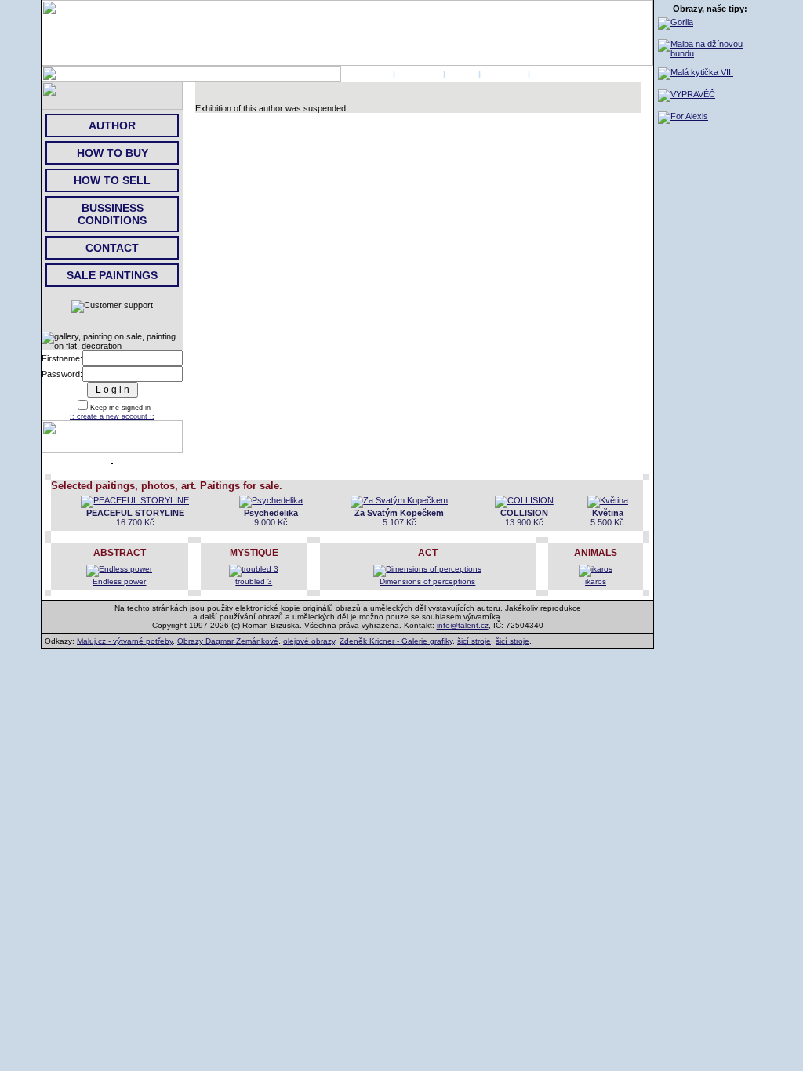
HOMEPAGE (366, 73)
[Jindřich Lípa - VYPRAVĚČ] (686, 94)
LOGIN (462, 73)
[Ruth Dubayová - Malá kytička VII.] (695, 72)
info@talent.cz (463, 625)
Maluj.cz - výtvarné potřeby (125, 641)
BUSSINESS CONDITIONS (112, 214)
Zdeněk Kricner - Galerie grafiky (396, 641)
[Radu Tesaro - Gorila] (675, 22)
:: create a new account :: (112, 416)
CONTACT (504, 73)
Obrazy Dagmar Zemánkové (227, 641)
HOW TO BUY (112, 153)
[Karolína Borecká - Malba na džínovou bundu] (710, 53)
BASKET (550, 73)
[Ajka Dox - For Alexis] (683, 116)
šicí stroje (474, 641)
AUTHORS (419, 73)
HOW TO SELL (112, 180)
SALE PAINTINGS (112, 275)
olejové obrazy (309, 641)
